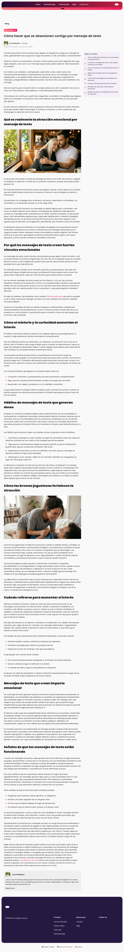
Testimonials (64, 4)
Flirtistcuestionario (55, 296)
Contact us (83, 4)
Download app (49, 4)
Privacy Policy (59, 926)
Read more (9, 888)
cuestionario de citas (29, 860)
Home (38, 4)
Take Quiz (57, 930)
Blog (74, 4)
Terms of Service (60, 922)
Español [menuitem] (79, 947)
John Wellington (14, 43)
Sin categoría (10, 30)
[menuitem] (48, 947)
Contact (79, 922)
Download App (59, 934)
